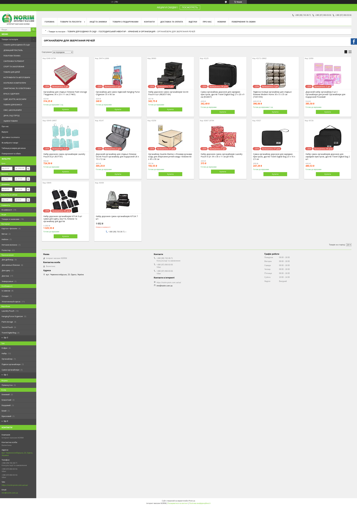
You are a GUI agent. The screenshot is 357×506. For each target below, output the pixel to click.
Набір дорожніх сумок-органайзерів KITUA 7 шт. (117, 217)
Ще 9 (6, 421)
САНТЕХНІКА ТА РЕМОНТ (13, 61)
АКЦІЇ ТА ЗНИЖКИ (98, 22)
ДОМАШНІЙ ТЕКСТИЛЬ (13, 50)
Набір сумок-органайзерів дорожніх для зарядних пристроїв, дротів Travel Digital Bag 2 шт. (328, 156)
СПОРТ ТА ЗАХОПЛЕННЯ (13, 66)
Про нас (5, 126)
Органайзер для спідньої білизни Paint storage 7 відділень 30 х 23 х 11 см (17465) (65, 93)
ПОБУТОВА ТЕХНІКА (11, 55)
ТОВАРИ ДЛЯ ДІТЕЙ (11, 72)
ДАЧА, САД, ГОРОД (11, 115)
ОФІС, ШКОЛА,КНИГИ (12, 110)
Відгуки (5, 132)
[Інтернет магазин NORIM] (18, 18)
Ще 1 (6, 375)
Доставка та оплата (11, 137)
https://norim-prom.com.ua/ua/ (15, 485)
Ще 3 (6, 338)
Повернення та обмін (11, 153)
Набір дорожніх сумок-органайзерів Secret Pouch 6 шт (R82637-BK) (168, 93)
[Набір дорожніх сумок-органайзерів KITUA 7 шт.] (117, 200)
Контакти (149, 22)
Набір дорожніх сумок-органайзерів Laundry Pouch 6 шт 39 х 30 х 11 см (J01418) (221, 155)
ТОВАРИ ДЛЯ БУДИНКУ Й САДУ (16, 45)
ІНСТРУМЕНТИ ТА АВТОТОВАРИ (16, 77)
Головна (49, 22)
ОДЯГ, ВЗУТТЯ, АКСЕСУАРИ (14, 99)
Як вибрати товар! (10, 142)
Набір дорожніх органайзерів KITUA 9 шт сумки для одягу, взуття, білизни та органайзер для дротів (62, 219)
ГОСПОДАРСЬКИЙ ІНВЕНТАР (112, 31)
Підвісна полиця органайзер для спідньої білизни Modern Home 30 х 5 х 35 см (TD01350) (272, 94)
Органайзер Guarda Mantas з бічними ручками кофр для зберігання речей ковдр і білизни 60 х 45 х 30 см (170, 156)
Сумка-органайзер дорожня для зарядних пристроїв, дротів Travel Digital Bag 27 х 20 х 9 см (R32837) (222, 94)
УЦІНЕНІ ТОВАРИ (10, 121)
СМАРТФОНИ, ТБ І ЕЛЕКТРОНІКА (17, 88)
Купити (65, 109)
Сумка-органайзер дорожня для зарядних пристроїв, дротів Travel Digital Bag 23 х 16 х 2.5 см (274, 156)
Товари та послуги (10, 39)
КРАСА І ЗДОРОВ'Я (11, 93)
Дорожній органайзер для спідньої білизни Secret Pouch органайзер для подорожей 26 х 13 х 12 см (117, 156)
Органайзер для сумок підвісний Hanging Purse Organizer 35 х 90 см (118, 93)
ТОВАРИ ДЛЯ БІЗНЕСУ (12, 104)
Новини (221, 22)
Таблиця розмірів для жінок (14, 148)
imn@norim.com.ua (10, 492)
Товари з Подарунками (125, 22)
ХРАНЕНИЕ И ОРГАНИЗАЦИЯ (141, 31)
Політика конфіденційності (200, 503)
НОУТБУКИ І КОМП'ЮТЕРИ (14, 83)
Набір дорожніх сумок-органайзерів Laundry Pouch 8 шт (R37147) (64, 155)
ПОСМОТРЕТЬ (190, 7)
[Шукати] (33, 29)
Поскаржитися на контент (177, 503)
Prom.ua (192, 501)
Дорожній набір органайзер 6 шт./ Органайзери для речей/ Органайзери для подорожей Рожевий (325, 94)
